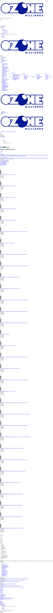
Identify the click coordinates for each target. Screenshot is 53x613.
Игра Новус (19, 155)
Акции (1, 591)
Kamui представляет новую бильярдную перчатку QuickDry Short (9, 581)
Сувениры (5, 155)
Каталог (1, 590)
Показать (2, 561)
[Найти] (1, 19)
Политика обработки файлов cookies (5, 598)
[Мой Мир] (3, 147)
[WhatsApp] (6, 147)
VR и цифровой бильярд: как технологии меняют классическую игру (10, 585)
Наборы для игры (15, 155)
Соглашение (2, 596)
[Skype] (7, 147)
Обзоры (1, 603)
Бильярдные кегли (11, 158)
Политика (1, 597)
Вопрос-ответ (2, 601)
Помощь (1, 592)
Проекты (1, 589)
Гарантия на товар (3, 595)
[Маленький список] (0, 166)
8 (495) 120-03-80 (3, 57)
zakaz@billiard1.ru (3, 33)
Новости (1, 577)
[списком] (1, 165)
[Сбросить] (26, 560)
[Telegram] (8, 147)
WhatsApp (3, 37)
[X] (4, 147)
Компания (1, 587)
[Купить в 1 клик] (0, 168)
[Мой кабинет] (0, 110)
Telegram (3, 35)
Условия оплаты (2, 594)
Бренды (1, 602)
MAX (3, 36)
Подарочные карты (23, 155)
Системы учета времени (5, 158)
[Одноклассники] (1, 147)
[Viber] (5, 147)
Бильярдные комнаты (10, 155)
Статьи (1, 582)
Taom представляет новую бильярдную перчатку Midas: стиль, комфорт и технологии (12, 580)
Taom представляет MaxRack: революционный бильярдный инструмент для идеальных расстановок (14, 578)
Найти (1, 612)
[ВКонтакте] (0, 147)
